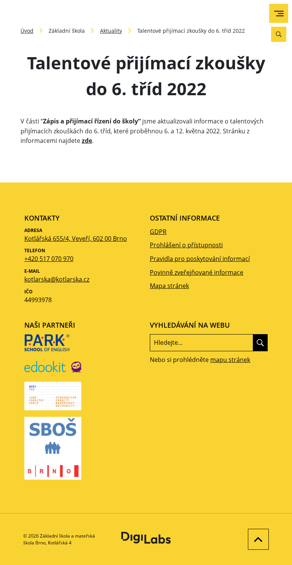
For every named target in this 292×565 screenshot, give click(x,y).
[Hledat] (260, 342)
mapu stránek (230, 359)
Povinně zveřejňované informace (196, 272)
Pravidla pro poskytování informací (200, 258)
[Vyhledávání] (278, 34)
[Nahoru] (256, 539)
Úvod (27, 30)
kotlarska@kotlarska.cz (56, 279)
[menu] (279, 13)
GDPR (158, 231)
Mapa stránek (169, 286)
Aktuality (111, 30)
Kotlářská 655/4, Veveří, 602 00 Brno (75, 238)
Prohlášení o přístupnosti (186, 245)
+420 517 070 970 (48, 258)
